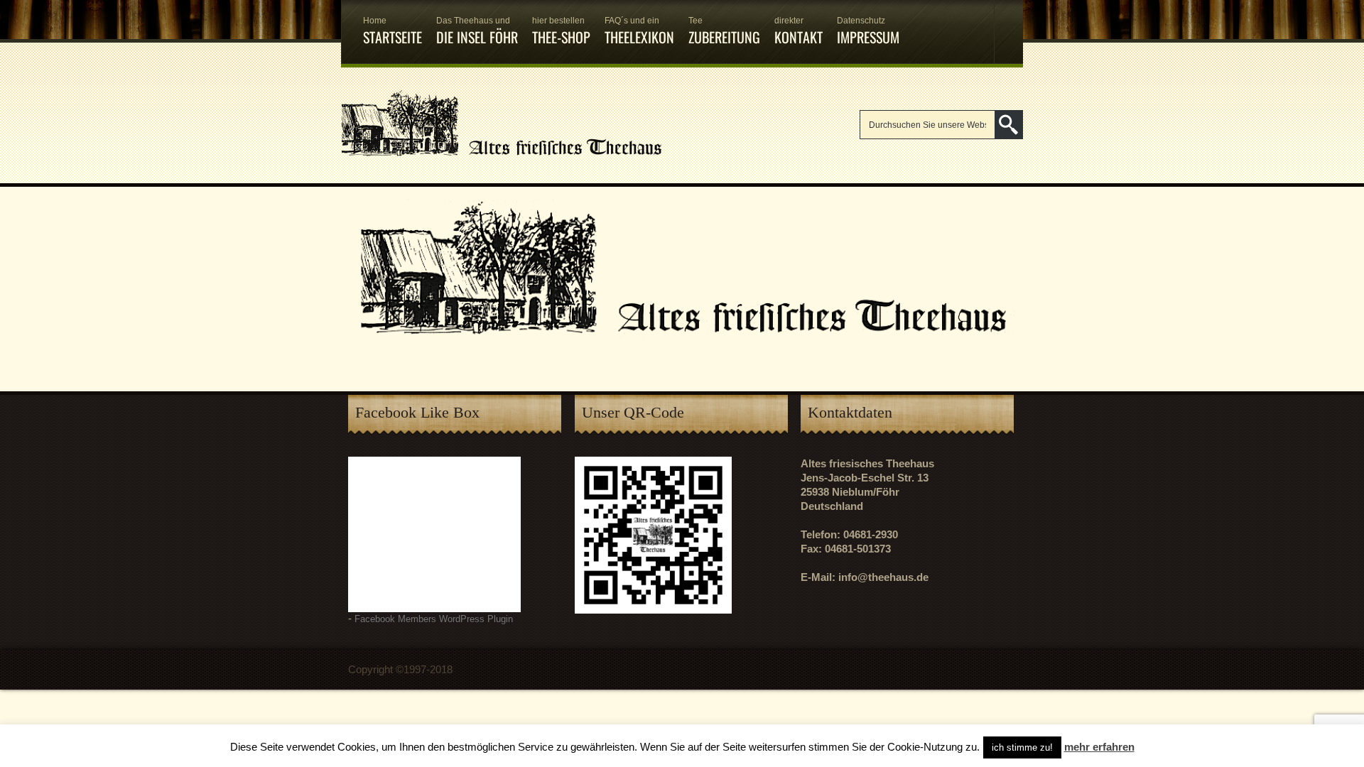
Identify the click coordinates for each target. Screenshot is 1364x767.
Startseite (392, 32)
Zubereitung (724, 32)
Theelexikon (639, 32)
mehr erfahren (1099, 747)
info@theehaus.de (883, 577)
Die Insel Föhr (477, 32)
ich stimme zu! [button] (1022, 747)
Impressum (868, 32)
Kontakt (798, 32)
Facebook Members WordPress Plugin (433, 619)
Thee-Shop (561, 32)
